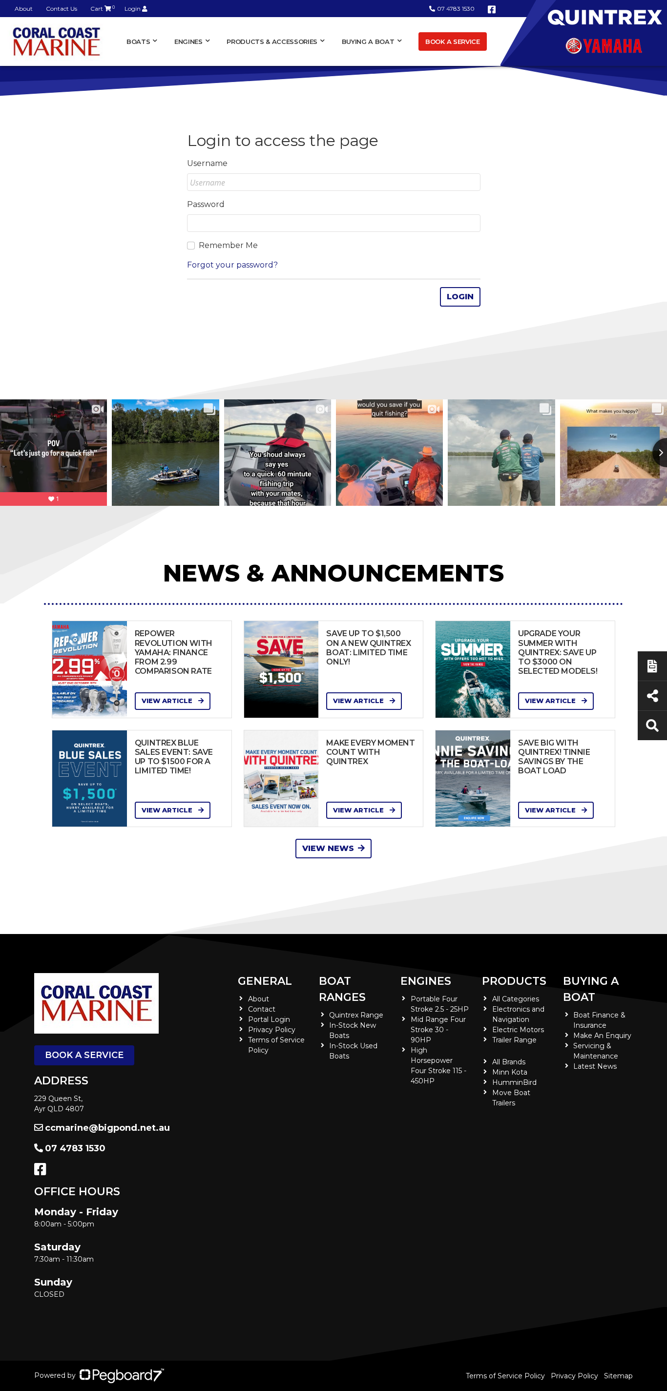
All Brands (508, 1062)
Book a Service (452, 41)
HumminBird (514, 1082)
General (265, 981)
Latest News (595, 1066)
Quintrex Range (356, 1015)
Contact (261, 1009)
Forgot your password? (232, 265)
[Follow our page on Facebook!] (492, 9)
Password (206, 204)
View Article (168, 701)
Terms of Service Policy (505, 1375)
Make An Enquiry (602, 1035)
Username (207, 163)
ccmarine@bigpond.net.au (107, 1127)
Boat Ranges (342, 989)
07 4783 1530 (456, 8)
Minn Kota (509, 1072)
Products (514, 981)
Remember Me (228, 245)
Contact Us (61, 8)
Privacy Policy (271, 1029)
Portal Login (269, 1019)
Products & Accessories (272, 41)
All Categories (515, 999)
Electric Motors (518, 1029)
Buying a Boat (591, 989)
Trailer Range (514, 1040)
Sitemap (618, 1375)
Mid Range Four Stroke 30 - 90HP (438, 1029)
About (24, 8)
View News (328, 848)
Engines (425, 981)
